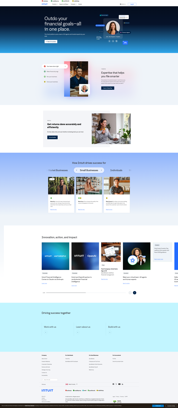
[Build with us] (110, 332)
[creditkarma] (55, 1)
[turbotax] (45, 1)
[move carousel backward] (130, 292)
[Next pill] (101, 170)
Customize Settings (171, 405)
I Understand (158, 405)
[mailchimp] (76, 1)
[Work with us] (45, 332)
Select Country (72, 384)
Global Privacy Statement (29, 405)
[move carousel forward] (134, 292)
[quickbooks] (65, 1)
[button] (122, 4)
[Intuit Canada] (45, 4)
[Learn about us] (77, 332)
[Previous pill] (76, 170)
